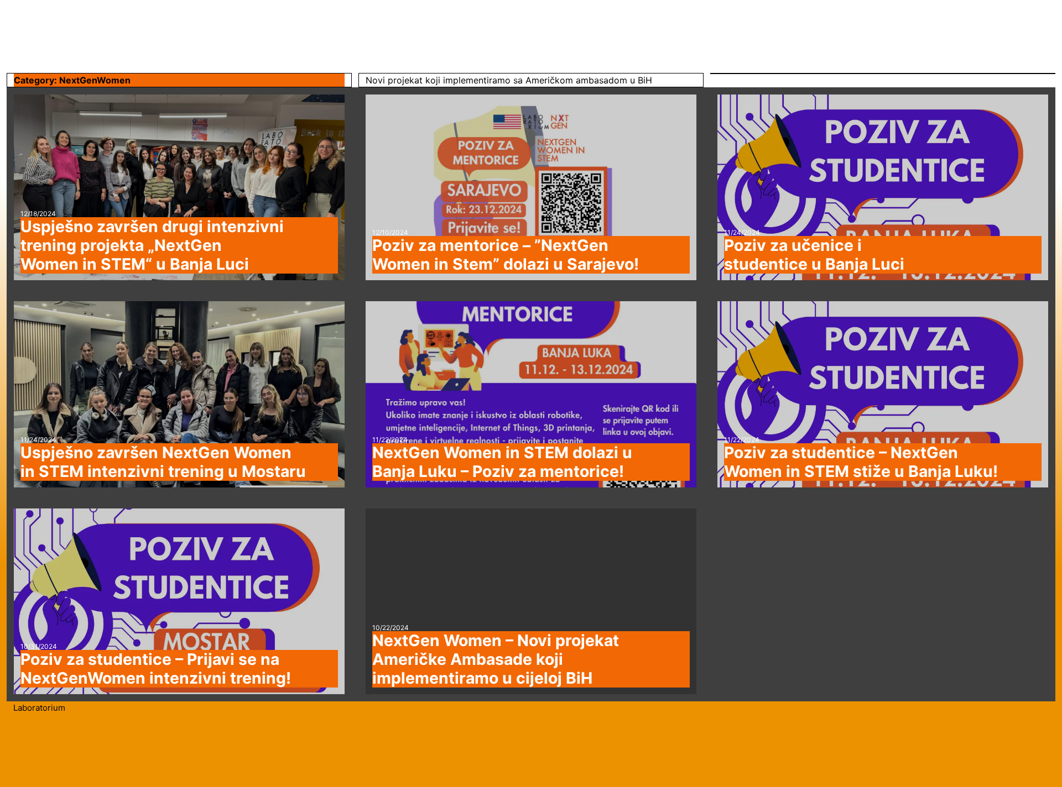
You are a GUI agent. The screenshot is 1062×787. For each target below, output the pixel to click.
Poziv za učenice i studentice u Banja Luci (814, 255)
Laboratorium (39, 707)
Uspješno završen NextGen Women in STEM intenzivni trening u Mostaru (163, 462)
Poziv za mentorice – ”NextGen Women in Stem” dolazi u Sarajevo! (505, 255)
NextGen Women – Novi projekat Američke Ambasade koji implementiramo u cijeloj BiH (495, 659)
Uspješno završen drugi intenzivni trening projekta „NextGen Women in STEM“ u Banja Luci (152, 245)
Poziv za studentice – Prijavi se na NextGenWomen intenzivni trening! (155, 669)
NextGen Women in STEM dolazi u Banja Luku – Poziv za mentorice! (502, 462)
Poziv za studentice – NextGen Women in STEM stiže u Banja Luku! (861, 462)
